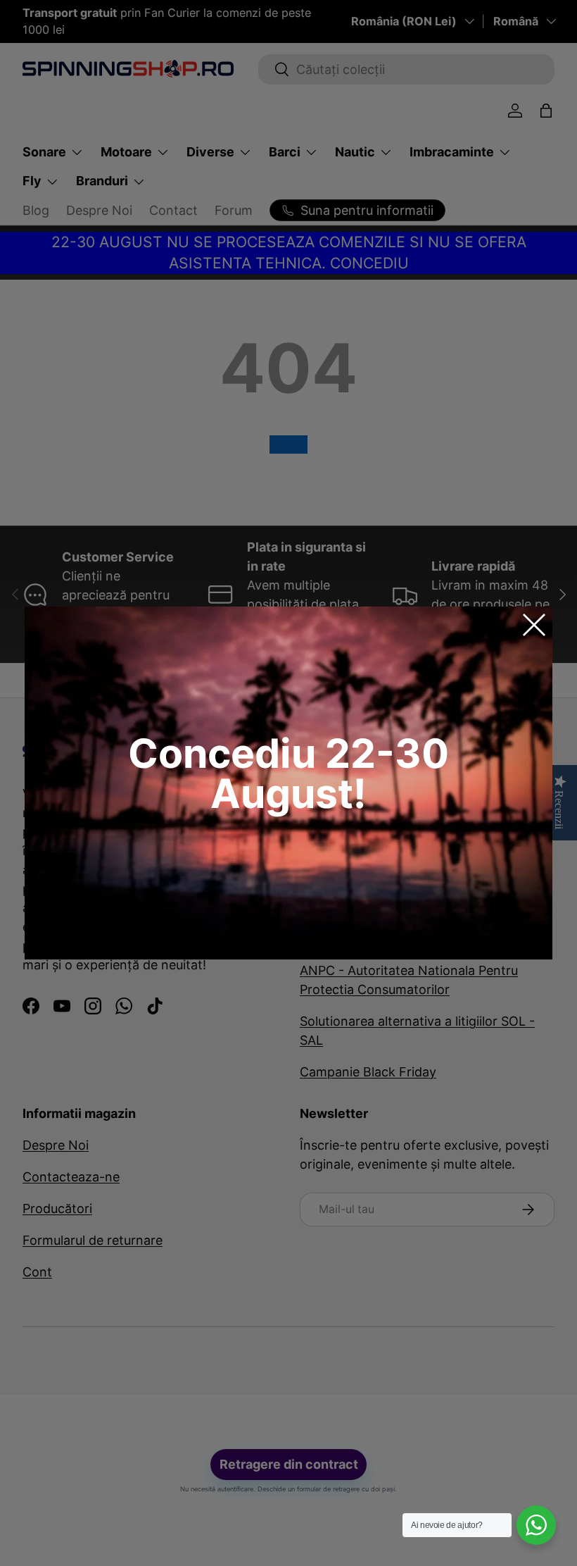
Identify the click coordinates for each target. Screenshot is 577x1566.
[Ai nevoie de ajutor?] (536, 1525)
